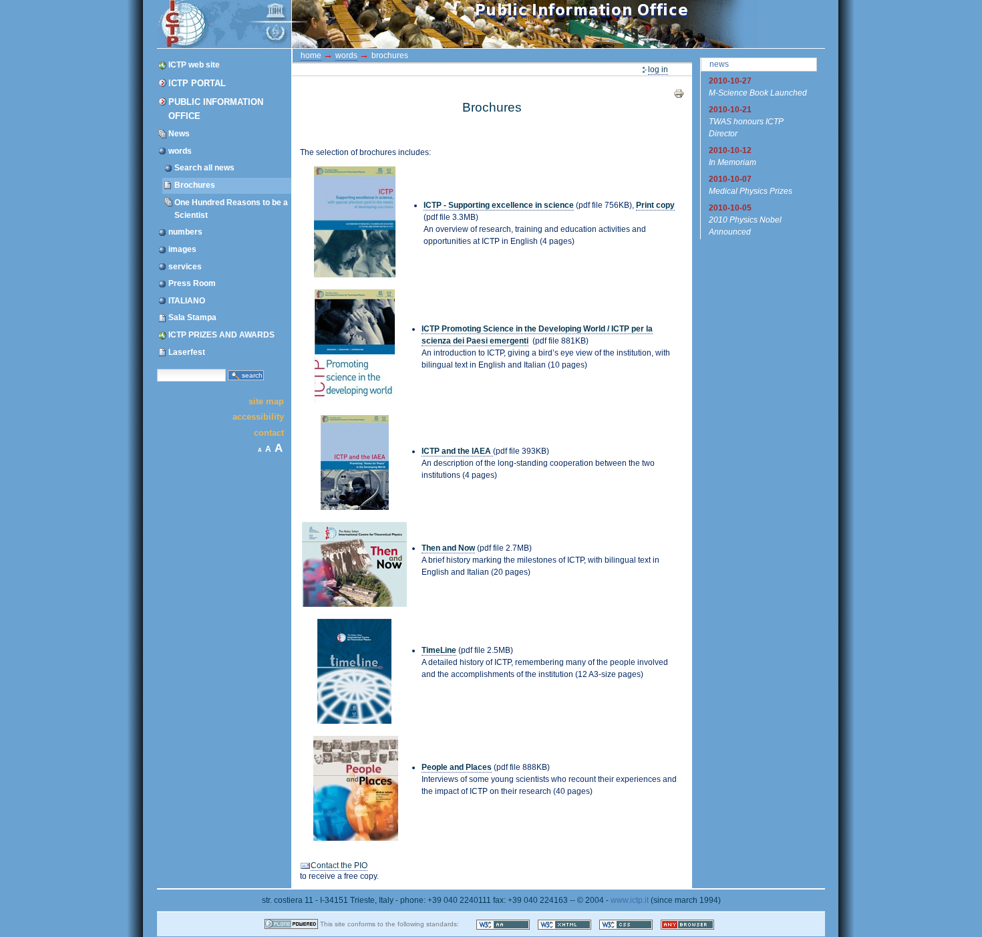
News (179, 133)
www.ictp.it (630, 900)
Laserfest (186, 352)
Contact (269, 432)
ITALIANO (186, 300)
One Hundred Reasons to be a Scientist (231, 209)
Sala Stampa (192, 317)
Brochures (194, 185)
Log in (658, 69)
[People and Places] (355, 788)
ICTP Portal (409, 24)
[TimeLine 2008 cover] (354, 671)
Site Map (266, 401)
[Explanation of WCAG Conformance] (504, 924)
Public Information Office (215, 109)
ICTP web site (194, 65)
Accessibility (258, 417)
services (185, 266)
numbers (185, 232)
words (180, 151)
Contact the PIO (339, 865)
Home (311, 55)
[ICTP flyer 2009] (354, 222)
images (182, 249)
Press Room (192, 283)
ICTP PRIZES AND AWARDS (221, 335)
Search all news (204, 167)
